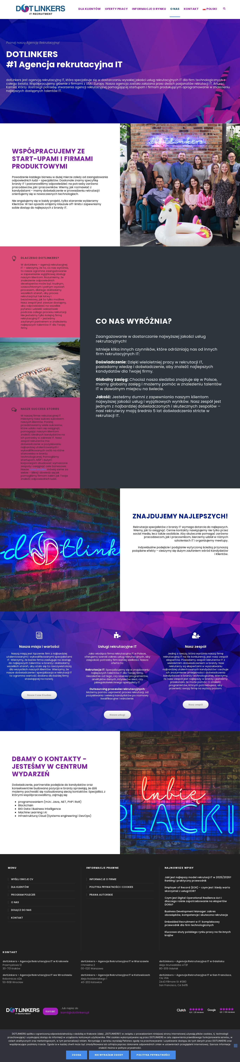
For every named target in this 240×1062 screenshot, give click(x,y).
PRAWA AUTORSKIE (101, 894)
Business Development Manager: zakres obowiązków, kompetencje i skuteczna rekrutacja (196, 913)
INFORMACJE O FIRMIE (102, 879)
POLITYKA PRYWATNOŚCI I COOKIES (111, 887)
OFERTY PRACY (116, 9)
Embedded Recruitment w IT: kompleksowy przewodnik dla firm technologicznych (192, 923)
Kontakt (50, 1011)
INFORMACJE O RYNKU (149, 9)
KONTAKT (191, 9)
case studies (38, 469)
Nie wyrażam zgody (109, 1055)
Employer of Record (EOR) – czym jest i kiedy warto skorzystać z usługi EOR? (197, 889)
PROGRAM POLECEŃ (23, 894)
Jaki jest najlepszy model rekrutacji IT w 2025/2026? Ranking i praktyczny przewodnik (198, 879)
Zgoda (76, 1055)
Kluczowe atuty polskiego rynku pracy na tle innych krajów (198, 933)
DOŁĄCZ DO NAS (21, 910)
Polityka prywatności (153, 1055)
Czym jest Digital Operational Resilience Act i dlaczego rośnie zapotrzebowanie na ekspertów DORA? (196, 901)
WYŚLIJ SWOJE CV (22, 879)
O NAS (175, 9)
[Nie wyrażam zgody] (235, 1045)
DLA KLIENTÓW (89, 9)
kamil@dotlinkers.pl (75, 1012)
